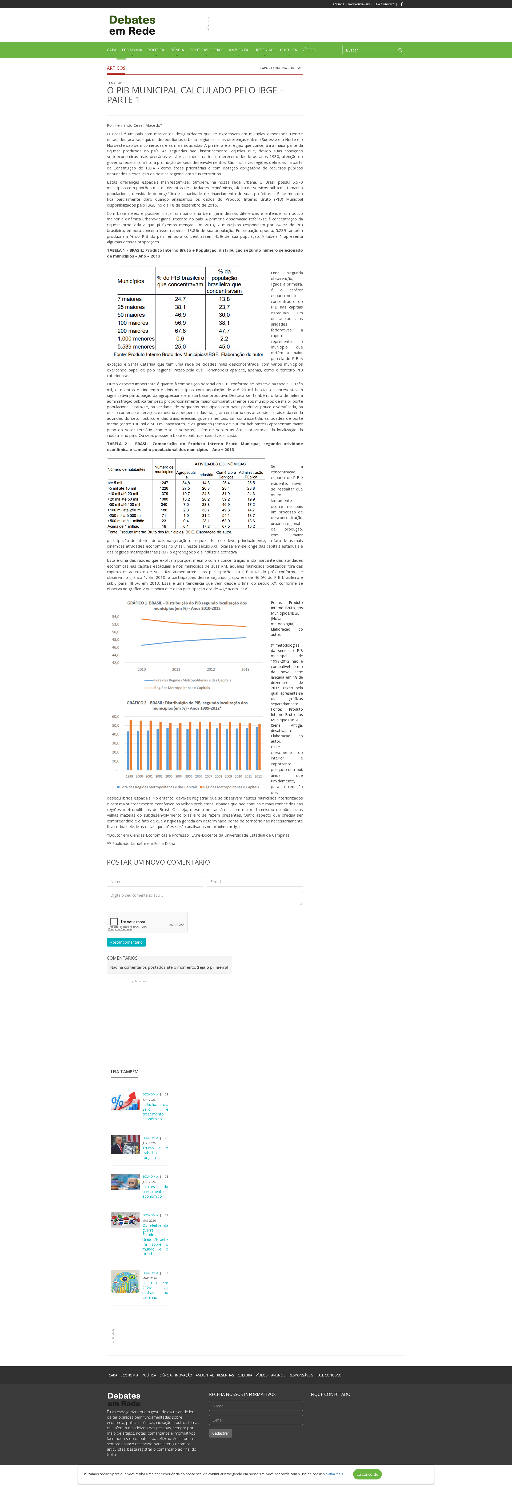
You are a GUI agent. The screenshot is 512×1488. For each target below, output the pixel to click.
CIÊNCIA (177, 49)
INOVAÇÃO (183, 1375)
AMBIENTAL (239, 49)
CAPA (112, 49)
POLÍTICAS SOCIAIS (206, 49)
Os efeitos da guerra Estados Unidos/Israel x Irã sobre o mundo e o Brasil (155, 1239)
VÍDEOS (309, 49)
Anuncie (338, 4)
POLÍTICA (155, 49)
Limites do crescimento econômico (155, 1191)
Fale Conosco (384, 4)
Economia (279, 68)
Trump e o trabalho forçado (155, 1153)
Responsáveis (359, 4)
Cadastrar (220, 1433)
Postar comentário (126, 942)
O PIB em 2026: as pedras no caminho (155, 1290)
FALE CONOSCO (329, 1375)
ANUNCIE (278, 1375)
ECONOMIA (132, 49)
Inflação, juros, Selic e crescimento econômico (155, 1111)
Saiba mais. (335, 1474)
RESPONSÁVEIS (301, 1375)
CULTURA (288, 49)
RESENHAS (265, 49)
